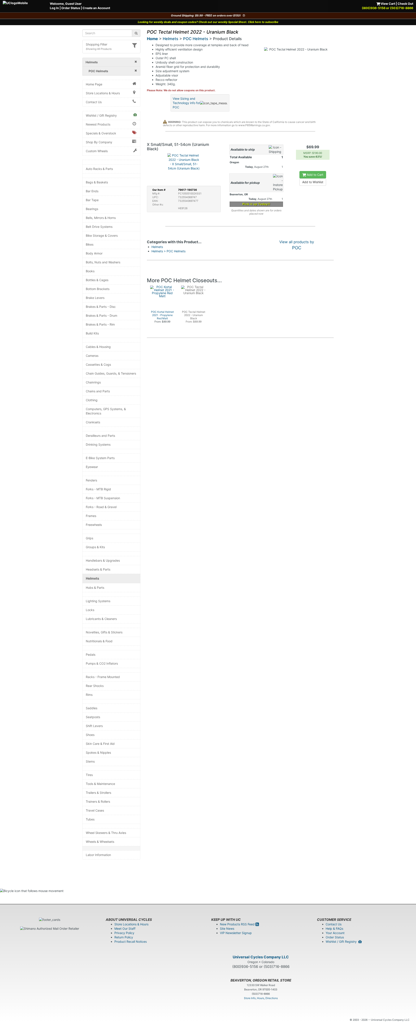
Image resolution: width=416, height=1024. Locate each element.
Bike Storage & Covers (102, 235)
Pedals (90, 654)
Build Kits (92, 333)
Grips (89, 538)
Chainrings (93, 382)
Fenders (91, 480)
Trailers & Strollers (98, 792)
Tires (89, 775)
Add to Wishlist (312, 182)
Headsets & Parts (98, 569)
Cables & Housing (98, 347)
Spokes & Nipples (98, 752)
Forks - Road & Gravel (101, 507)
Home (152, 38)
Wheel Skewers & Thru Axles (106, 833)
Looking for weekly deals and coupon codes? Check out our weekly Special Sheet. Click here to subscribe (208, 22)
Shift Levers (94, 726)
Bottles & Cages (97, 280)
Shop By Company (99, 142)
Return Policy (123, 937)
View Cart (387, 3)
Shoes (90, 735)
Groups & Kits (95, 547)
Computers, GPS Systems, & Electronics (106, 411)
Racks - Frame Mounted (103, 677)
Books (90, 271)
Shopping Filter (96, 44)
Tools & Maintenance (100, 784)
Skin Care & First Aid (100, 743)
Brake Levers (95, 298)
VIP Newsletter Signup (236, 933)
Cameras (92, 355)
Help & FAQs (334, 928)
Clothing (92, 400)
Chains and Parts (98, 391)
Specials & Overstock (101, 133)
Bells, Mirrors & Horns (101, 218)
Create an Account (96, 8)
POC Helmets (195, 38)
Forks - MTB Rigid (98, 489)
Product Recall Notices (130, 941)
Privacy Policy (124, 933)
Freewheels (94, 525)
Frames (91, 516)
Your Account (335, 933)
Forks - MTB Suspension (103, 498)
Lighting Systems (98, 601)
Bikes (89, 244)
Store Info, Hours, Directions (261, 998)
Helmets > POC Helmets (168, 251)
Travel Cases (95, 810)
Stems (90, 761)
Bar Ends (92, 191)
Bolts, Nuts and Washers (103, 262)
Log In (54, 8)
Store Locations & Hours (103, 93)
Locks (90, 610)
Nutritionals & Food (99, 641)
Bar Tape (92, 200)
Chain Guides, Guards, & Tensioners (111, 373)
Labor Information (98, 855)
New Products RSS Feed (237, 924)
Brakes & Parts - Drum (101, 315)
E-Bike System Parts (100, 458)
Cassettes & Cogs (98, 364)
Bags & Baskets (97, 182)
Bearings (92, 209)
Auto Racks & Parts (99, 169)
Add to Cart (314, 174)
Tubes (90, 819)
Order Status (70, 8)
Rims (89, 694)
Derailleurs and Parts (100, 435)
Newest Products (98, 124)
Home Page (94, 84)
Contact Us (94, 102)
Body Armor (94, 253)
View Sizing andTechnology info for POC (186, 103)
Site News (227, 928)
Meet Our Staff (124, 928)
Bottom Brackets (97, 289)
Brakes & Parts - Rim (100, 324)
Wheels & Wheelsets (100, 841)
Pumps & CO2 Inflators (102, 663)
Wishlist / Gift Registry (101, 115)
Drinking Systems (98, 444)
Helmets (92, 578)
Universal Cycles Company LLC (261, 957)
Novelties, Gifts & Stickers (104, 632)
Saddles (91, 708)
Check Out (405, 3)
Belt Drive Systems (99, 226)
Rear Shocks (95, 686)
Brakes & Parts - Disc (101, 306)
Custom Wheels (97, 151)
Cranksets (93, 422)
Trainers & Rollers (98, 801)
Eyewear (92, 467)
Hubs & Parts (95, 587)
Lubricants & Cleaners (101, 619)
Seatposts (93, 717)
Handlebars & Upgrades (103, 560)
